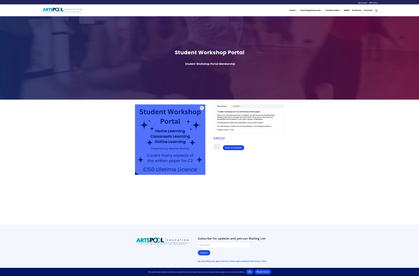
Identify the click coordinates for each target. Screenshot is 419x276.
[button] (202, 108)
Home (292, 10)
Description (222, 106)
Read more (263, 272)
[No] (416, 272)
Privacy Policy (260, 261)
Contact (368, 10)
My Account (362, 3)
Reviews (236, 106)
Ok (249, 272)
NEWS (347, 10)
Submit (204, 252)
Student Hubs (332, 10)
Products (356, 10)
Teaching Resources (310, 10)
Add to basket (233, 147)
